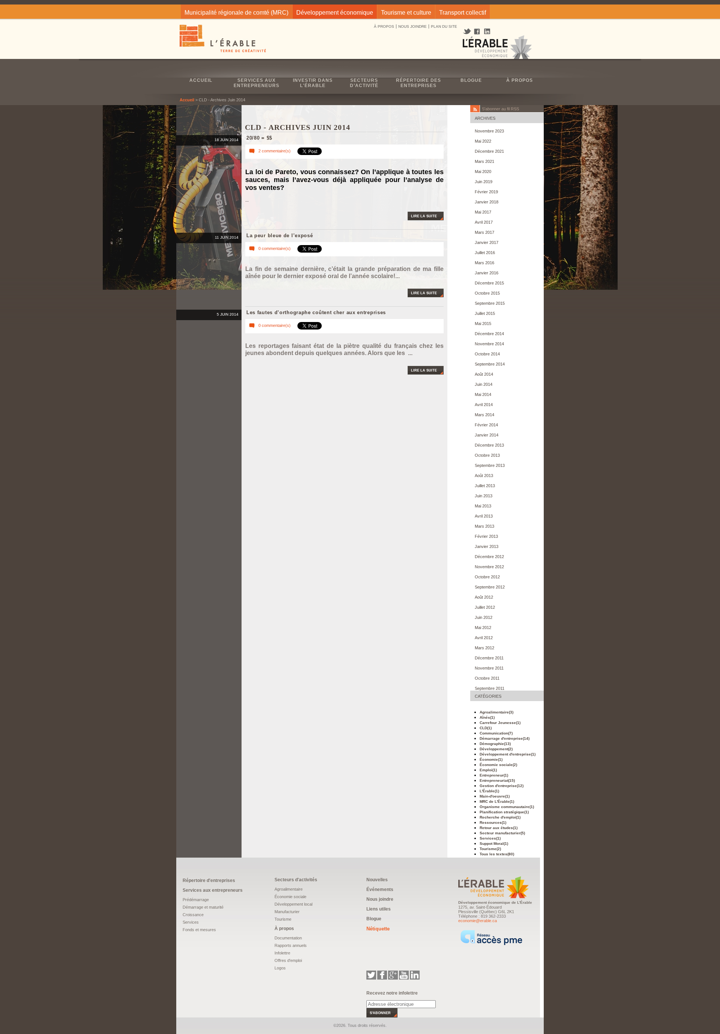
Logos (280, 968)
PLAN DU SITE (444, 26)
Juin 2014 (483, 384)
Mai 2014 (483, 394)
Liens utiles (378, 909)
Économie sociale (498, 765)
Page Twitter (468, 32)
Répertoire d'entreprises (209, 880)
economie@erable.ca (477, 920)
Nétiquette (378, 929)
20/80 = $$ (259, 138)
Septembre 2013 (490, 465)
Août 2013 (484, 475)
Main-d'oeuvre (495, 796)
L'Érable (489, 791)
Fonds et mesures (199, 929)
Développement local (293, 904)
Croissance (193, 914)
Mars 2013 (484, 526)
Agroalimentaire (496, 712)
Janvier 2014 (486, 435)
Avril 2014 (484, 404)
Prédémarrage (196, 899)
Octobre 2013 (487, 455)
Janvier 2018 (486, 202)
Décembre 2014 (489, 333)
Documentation (288, 938)
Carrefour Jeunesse (500, 723)
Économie (491, 759)
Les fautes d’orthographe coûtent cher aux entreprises (316, 312)
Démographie (495, 744)
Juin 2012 (483, 617)
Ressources (493, 822)
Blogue (471, 80)
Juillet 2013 (485, 485)
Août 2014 (484, 374)
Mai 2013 (483, 506)
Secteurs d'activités (295, 879)
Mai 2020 (483, 171)
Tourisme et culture (406, 12)
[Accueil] (223, 39)
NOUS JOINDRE (412, 26)
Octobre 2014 (487, 354)
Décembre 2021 (489, 151)
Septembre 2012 (490, 587)
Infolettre (282, 953)
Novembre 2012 (489, 566)
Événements (379, 889)
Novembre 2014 (489, 344)
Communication (496, 733)
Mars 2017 (484, 232)
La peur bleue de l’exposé (279, 235)
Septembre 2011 (489, 688)
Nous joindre (379, 899)
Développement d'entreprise (508, 754)
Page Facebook (477, 32)
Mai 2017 (483, 212)
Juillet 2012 (485, 607)
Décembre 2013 (489, 445)
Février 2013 (486, 536)
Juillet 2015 (485, 313)
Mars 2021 (484, 161)
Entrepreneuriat (497, 780)
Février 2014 (486, 425)
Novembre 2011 (489, 668)
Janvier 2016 (486, 273)
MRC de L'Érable (497, 801)
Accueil (200, 80)
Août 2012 (484, 597)
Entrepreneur (494, 775)
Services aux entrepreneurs (256, 83)
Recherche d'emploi (500, 817)
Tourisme (490, 849)
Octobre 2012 (487, 577)
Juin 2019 (483, 181)
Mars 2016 (484, 262)
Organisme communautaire (507, 807)
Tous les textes (497, 854)
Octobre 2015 (487, 293)
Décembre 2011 (489, 658)
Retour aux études (499, 828)
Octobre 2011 (487, 678)
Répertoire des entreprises (418, 83)
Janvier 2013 (486, 546)
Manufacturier (287, 911)
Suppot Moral (494, 843)
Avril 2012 (484, 637)
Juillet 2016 (485, 252)
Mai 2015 (483, 323)
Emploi (488, 770)
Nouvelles (377, 879)
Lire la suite (424, 216)
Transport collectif (462, 12)
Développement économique (334, 12)
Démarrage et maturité (203, 907)
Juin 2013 (483, 496)
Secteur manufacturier (502, 833)
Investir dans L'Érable (313, 83)
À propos (519, 80)
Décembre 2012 (489, 556)
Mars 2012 (484, 648)
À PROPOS (384, 26)
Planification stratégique (504, 812)
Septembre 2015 (490, 303)
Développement (496, 749)
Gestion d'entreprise (502, 786)
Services (490, 838)
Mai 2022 (483, 141)
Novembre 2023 (489, 131)
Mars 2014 (484, 414)
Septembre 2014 (490, 364)
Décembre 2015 (489, 283)
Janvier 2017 (486, 242)
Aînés (487, 717)
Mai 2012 (483, 627)
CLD (486, 728)
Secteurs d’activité (364, 83)
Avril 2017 (484, 222)
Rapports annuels (290, 945)
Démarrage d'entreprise (505, 738)
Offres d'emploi (288, 960)
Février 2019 (486, 192)
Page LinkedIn (489, 31)
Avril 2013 (484, 516)
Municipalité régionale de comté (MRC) (236, 12)
